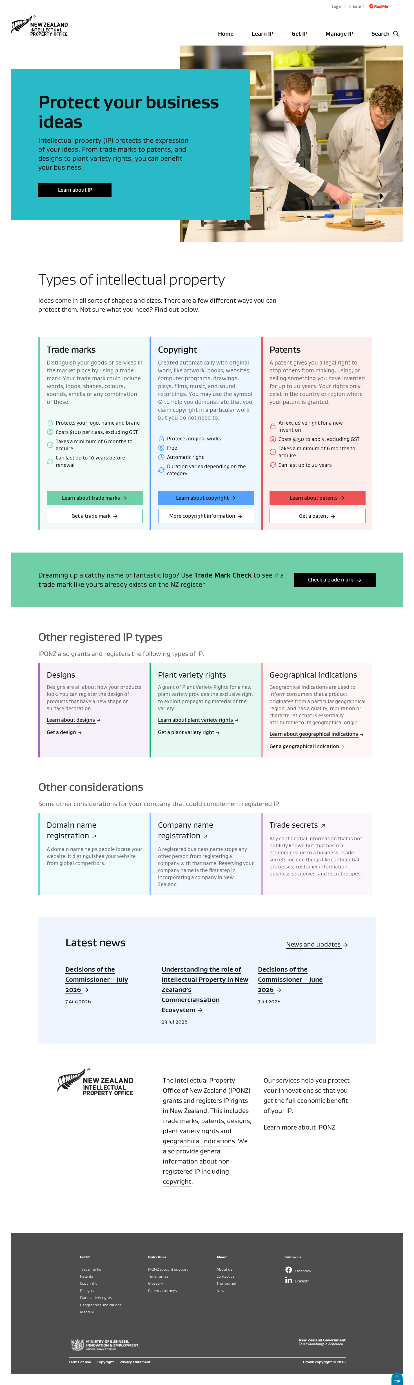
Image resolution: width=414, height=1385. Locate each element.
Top (397, 1381)
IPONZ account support (168, 1269)
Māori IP (87, 1311)
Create (355, 6)
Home (225, 33)
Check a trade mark (331, 579)
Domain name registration (71, 830)
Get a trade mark (91, 516)
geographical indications (199, 1141)
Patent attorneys (162, 1290)
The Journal (226, 1283)
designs (238, 1121)
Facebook (303, 1270)
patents (212, 1121)
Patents (86, 1276)
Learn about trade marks (91, 498)
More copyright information (202, 516)
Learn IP (262, 33)
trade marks (180, 1121)
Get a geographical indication (305, 746)
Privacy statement (134, 1362)
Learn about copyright (202, 498)
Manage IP (339, 33)
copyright (177, 1181)
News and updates (314, 944)
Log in (337, 6)
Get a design (62, 732)
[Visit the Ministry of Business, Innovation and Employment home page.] (104, 1349)
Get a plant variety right (186, 732)
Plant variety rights (96, 1297)
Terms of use (80, 1362)
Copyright (88, 1283)
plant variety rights (191, 1131)
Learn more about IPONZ (299, 1127)
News (221, 1290)
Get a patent (313, 516)
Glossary (155, 1283)
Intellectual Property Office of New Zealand (40, 25)
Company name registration (185, 830)
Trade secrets (295, 825)
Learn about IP (75, 190)
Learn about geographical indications (314, 734)
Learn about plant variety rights (196, 720)
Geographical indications (101, 1304)
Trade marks (90, 1269)
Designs (87, 1290)
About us (224, 1269)
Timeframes (158, 1276)
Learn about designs (71, 720)
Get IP (299, 33)
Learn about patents (314, 498)
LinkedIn (302, 1280)
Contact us (226, 1276)
